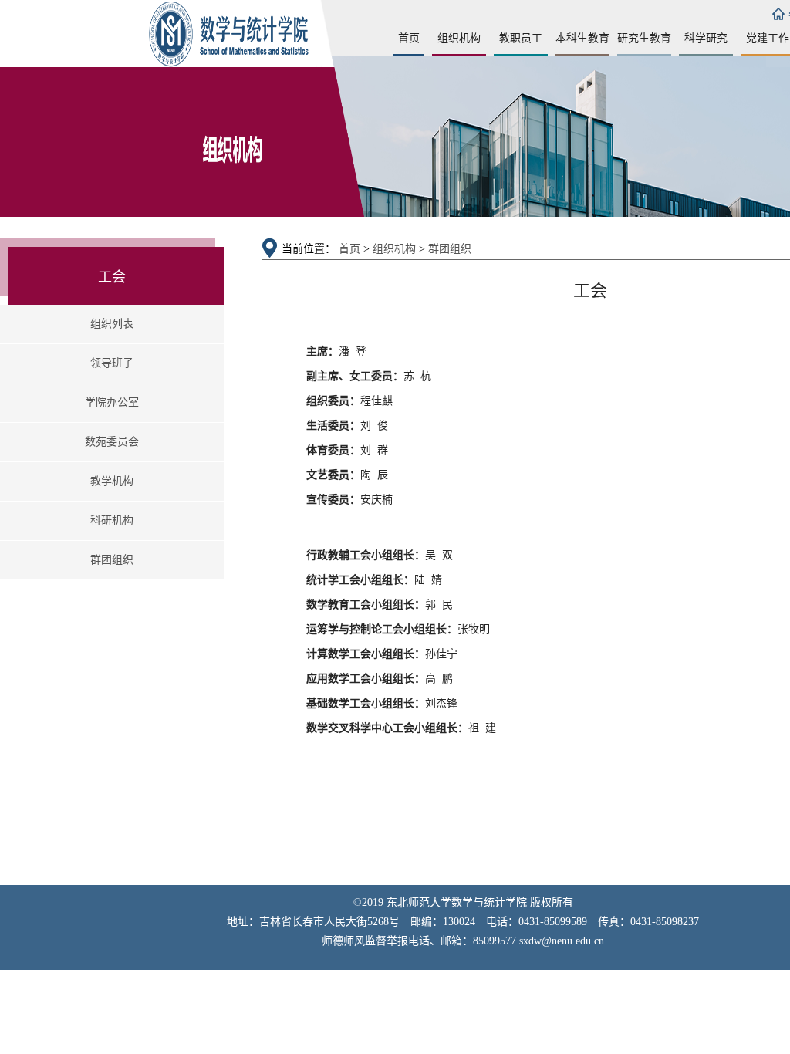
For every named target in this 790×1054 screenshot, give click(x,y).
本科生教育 (582, 38)
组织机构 (459, 38)
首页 (409, 38)
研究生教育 (644, 38)
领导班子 (111, 363)
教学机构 (111, 481)
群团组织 (111, 560)
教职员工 (520, 38)
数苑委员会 (112, 442)
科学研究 (706, 38)
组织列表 (111, 323)
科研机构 (111, 520)
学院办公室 (112, 402)
